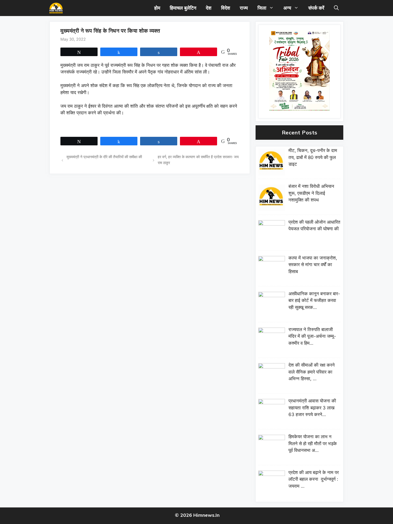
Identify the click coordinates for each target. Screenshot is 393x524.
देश (208, 8)
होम (157, 8)
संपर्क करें (316, 8)
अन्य (287, 8)
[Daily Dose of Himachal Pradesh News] (56, 8)
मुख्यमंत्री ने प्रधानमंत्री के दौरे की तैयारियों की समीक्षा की (104, 156)
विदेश (225, 8)
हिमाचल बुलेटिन (183, 8)
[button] (336, 8)
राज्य (244, 8)
